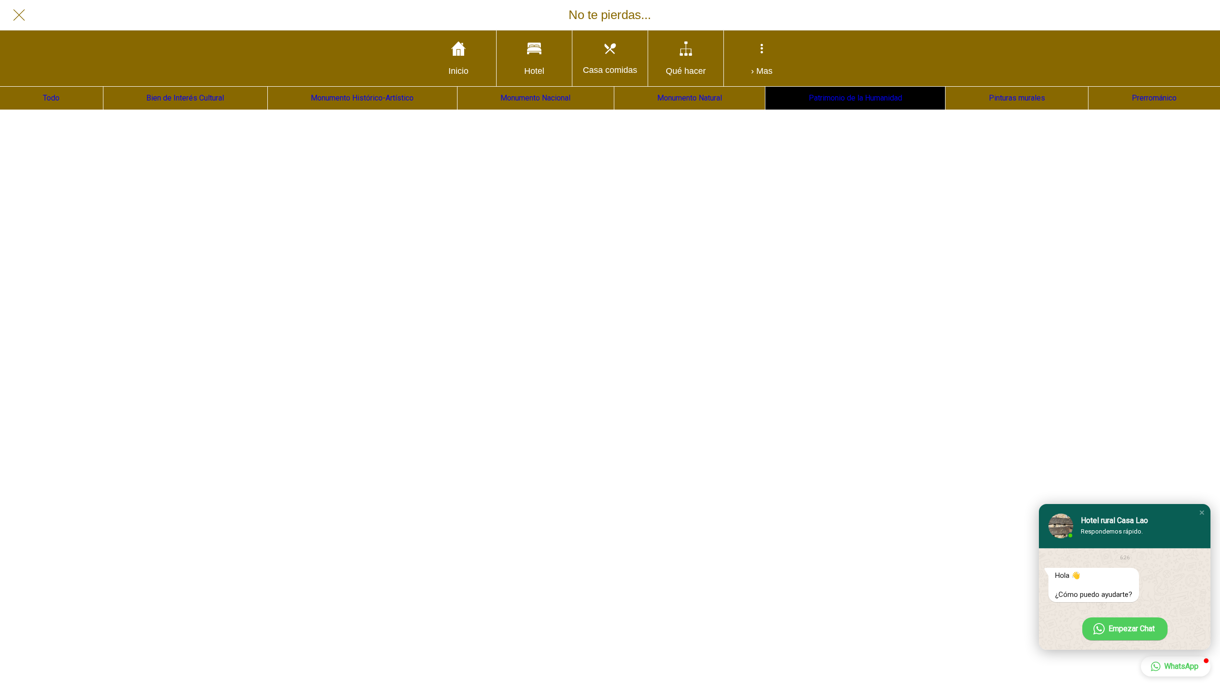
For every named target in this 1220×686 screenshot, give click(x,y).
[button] (1202, 512)
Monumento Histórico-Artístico (362, 97)
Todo (51, 97)
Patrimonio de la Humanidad (855, 97)
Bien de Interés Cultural (185, 97)
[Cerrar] (19, 15)
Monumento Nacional (535, 97)
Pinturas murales (1017, 97)
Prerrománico (1154, 97)
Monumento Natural (689, 97)
